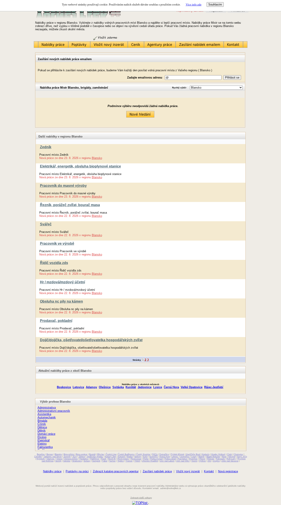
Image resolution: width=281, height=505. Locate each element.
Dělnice (42, 427)
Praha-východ (156, 459)
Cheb (229, 454)
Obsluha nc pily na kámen (61, 301)
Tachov (112, 461)
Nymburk (40, 459)
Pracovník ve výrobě (57, 243)
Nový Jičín (242, 456)
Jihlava (82, 456)
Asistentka (44, 414)
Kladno (130, 456)
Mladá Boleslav (213, 456)
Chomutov (238, 454)
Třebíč (137, 461)
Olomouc (51, 459)
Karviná (121, 456)
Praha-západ (170, 459)
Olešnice (105, 387)
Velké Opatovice (191, 387)
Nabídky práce (52, 471)
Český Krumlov (143, 454)
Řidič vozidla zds (54, 263)
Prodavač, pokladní (56, 321)
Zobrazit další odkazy (141, 497)
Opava (59, 459)
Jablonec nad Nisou (53, 456)
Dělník (42, 430)
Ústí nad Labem (167, 461)
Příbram (210, 459)
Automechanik (47, 417)
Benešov (41, 454)
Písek (103, 459)
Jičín (74, 456)
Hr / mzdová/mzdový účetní (62, 282)
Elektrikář (44, 440)
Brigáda (42, 420)
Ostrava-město (71, 459)
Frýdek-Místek (177, 454)
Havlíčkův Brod (193, 454)
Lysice (157, 387)
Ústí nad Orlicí (183, 461)
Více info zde (194, 4)
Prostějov (193, 459)
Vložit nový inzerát (188, 471)
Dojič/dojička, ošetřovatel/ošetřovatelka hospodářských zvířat (91, 340)
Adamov (91, 387)
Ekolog (42, 437)
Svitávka (118, 387)
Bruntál (92, 454)
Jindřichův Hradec (95, 456)
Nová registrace (228, 471)
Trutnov (129, 461)
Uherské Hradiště (150, 461)
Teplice (120, 461)
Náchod (231, 456)
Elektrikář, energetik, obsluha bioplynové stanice (80, 166)
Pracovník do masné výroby (63, 185)
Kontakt (209, 471)
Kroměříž (154, 456)
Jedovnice (144, 387)
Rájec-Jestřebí (213, 387)
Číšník (42, 424)
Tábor (104, 461)
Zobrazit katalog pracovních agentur (116, 471)
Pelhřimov (94, 459)
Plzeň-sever (136, 459)
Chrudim (38, 456)
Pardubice (83, 459)
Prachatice (182, 459)
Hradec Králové (218, 454)
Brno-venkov (81, 454)
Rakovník (220, 459)
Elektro (42, 443)
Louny (194, 456)
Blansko (97, 158)
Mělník (201, 456)
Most (224, 456)
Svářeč (46, 224)
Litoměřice (184, 456)
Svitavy (87, 461)
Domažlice (164, 454)
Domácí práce (46, 433)
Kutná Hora (165, 456)
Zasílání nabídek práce (157, 471)
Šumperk (96, 461)
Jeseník (67, 456)
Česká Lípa (111, 454)
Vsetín (194, 461)
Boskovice (64, 387)
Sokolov (66, 461)
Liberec (175, 456)
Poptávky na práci (77, 471)
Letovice (78, 387)
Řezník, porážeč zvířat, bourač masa (70, 205)
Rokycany (231, 459)
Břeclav (100, 454)
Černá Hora (171, 387)
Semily (58, 461)
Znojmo (216, 461)
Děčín (155, 454)
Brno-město (69, 454)
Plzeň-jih (112, 459)
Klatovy (138, 456)
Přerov (202, 459)
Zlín (209, 461)
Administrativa (47, 407)
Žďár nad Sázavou (230, 461)
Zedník (45, 147)
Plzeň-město (123, 459)
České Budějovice (126, 454)
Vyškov (202, 461)
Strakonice (77, 461)
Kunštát (131, 387)
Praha (145, 459)
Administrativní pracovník (54, 410)
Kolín (145, 456)
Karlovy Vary (110, 456)
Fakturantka (45, 447)
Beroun (50, 454)
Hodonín (205, 454)
